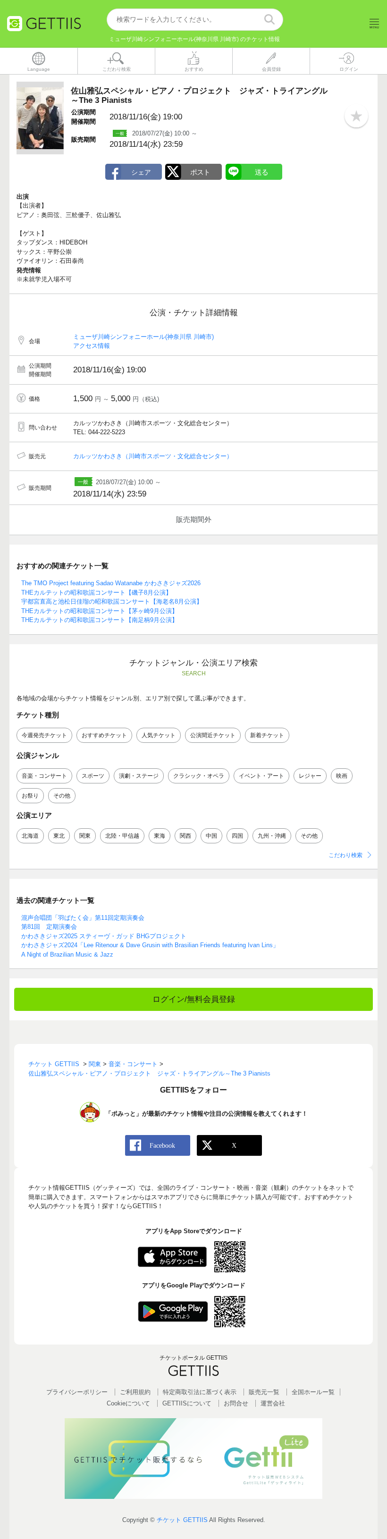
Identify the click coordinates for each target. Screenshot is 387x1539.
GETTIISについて (186, 1403)
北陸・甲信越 (122, 836)
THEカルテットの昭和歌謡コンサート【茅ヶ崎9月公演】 (99, 610)
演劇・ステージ (139, 776)
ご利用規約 (135, 1392)
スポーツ (93, 776)
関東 (85, 836)
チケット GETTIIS (182, 1519)
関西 (185, 836)
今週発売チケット (44, 735)
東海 (159, 836)
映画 (341, 776)
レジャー (310, 776)
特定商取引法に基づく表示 (199, 1392)
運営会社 (273, 1403)
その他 (61, 795)
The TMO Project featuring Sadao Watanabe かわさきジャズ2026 (111, 583)
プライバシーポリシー (77, 1392)
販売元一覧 (264, 1392)
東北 (59, 836)
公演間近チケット (213, 735)
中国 (211, 836)
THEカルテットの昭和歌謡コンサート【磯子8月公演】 (96, 592)
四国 (237, 836)
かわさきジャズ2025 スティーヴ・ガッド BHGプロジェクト (103, 936)
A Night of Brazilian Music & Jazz (67, 954)
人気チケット (159, 735)
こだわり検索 (345, 855)
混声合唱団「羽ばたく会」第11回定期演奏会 (82, 917)
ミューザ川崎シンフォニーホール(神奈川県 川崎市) (143, 336)
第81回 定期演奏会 (49, 926)
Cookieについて (128, 1403)
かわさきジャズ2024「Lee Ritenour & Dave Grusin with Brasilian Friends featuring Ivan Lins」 (150, 945)
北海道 (30, 836)
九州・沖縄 (272, 836)
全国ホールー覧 (313, 1392)
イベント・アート (261, 776)
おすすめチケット (104, 735)
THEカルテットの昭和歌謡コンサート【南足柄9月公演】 (99, 619)
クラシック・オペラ (198, 776)
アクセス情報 (91, 345)
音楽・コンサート (44, 776)
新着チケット (267, 735)
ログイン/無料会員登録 (193, 999)
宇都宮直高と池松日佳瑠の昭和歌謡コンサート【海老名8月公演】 (111, 601)
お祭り (30, 795)
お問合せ (236, 1403)
